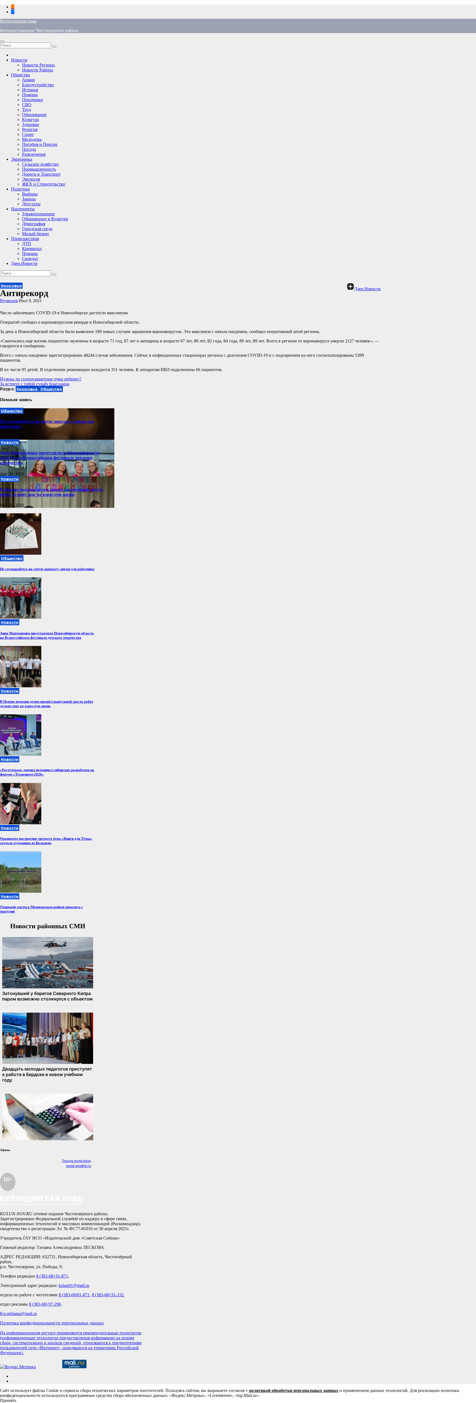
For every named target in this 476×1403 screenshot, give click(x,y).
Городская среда (37, 228)
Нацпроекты (23, 208)
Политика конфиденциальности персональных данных (52, 1323)
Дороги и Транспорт (41, 174)
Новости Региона (38, 65)
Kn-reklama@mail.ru (18, 1313)
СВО (26, 104)
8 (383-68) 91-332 (108, 1294)
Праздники (32, 99)
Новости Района (37, 70)
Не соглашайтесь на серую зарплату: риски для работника (47, 569)
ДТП (26, 243)
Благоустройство (38, 84)
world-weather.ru (78, 1166)
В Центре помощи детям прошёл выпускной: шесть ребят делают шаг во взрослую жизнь (51, 492)
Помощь (30, 94)
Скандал (30, 258)
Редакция (9, 300)
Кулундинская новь (18, 21)
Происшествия (25, 238)
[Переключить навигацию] (2, 41)
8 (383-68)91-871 (74, 1294)
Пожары (30, 253)
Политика (20, 189)
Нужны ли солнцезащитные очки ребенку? (40, 379)
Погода (29, 149)
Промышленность (39, 169)
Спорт (28, 134)
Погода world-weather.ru (80, 1161)
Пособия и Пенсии (40, 144)
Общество (20, 75)
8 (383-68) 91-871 (52, 1276)
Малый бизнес (35, 233)
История (30, 89)
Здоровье (30, 124)
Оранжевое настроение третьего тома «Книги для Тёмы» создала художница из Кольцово (46, 840)
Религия (29, 129)
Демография (33, 223)
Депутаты (31, 204)
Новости (19, 60)
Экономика (21, 159)
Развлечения (33, 154)
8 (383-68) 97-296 (45, 1304)
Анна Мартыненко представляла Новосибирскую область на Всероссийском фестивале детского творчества (49, 457)
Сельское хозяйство (40, 164)
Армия (28, 79)
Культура (30, 119)
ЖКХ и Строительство (43, 184)
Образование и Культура (45, 218)
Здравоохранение (38, 213)
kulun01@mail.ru (74, 1285)
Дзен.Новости (24, 263)
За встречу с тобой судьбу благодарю (34, 384)
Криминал (32, 248)
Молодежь (32, 139)
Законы (29, 199)
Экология (31, 179)
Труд (26, 109)
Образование (34, 114)
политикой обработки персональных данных (293, 1390)
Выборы (30, 194)
